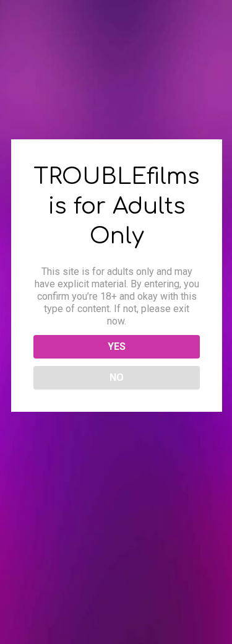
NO (117, 377)
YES (117, 346)
